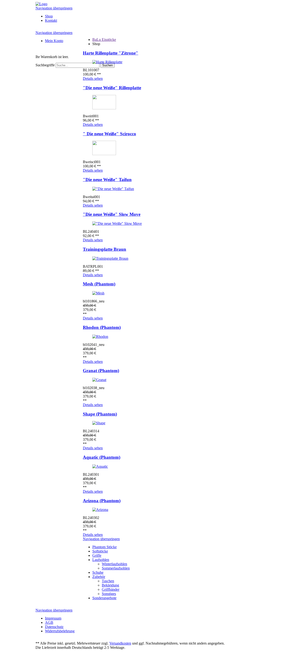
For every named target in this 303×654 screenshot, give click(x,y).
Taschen (108, 581)
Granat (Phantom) (101, 370)
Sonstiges (109, 594)
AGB (49, 622)
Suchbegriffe (45, 65)
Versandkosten (120, 643)
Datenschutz (54, 627)
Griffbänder (110, 589)
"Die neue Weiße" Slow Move (111, 214)
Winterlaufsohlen (114, 564)
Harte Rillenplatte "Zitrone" (110, 53)
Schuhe (97, 572)
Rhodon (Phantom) (102, 327)
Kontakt (51, 20)
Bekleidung (110, 585)
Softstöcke (100, 551)
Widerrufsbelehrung (60, 631)
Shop (49, 16)
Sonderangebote (104, 598)
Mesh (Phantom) (99, 283)
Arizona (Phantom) (101, 500)
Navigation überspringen (54, 8)
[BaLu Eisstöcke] (41, 4)
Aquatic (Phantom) (101, 457)
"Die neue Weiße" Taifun (107, 179)
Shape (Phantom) (100, 414)
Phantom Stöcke (104, 547)
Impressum (53, 618)
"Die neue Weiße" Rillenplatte (112, 87)
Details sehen (93, 78)
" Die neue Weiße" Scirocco (109, 133)
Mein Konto (54, 41)
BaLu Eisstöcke (104, 40)
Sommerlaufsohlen (116, 568)
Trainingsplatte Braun (104, 249)
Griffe (96, 555)
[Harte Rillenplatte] (107, 62)
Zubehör (98, 577)
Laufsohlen (100, 560)
